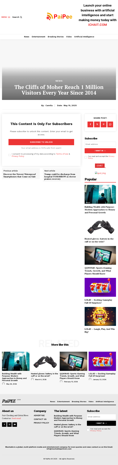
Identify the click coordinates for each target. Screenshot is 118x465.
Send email (16, 418)
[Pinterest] (103, 124)
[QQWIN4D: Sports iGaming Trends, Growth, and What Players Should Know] (100, 255)
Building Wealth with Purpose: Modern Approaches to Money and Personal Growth (100, 209)
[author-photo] (4, 383)
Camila (49, 105)
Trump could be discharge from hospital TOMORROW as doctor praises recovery (60, 176)
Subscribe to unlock (41, 142)
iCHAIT (100, 166)
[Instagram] (9, 424)
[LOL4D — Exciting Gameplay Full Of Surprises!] (100, 287)
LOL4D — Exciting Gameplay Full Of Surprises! (98, 301)
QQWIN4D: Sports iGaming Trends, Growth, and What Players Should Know (98, 270)
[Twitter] (97, 124)
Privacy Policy (18, 156)
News (59, 81)
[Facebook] (90, 124)
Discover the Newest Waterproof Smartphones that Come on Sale (19, 175)
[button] (17, 17)
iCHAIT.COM (97, 25)
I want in (99, 151)
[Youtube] (14, 424)
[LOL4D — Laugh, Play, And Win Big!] (100, 316)
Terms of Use (62, 154)
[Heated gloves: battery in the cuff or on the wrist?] (100, 226)
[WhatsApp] (110, 124)
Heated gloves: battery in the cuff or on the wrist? (99, 240)
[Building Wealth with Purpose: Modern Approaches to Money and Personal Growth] (100, 194)
